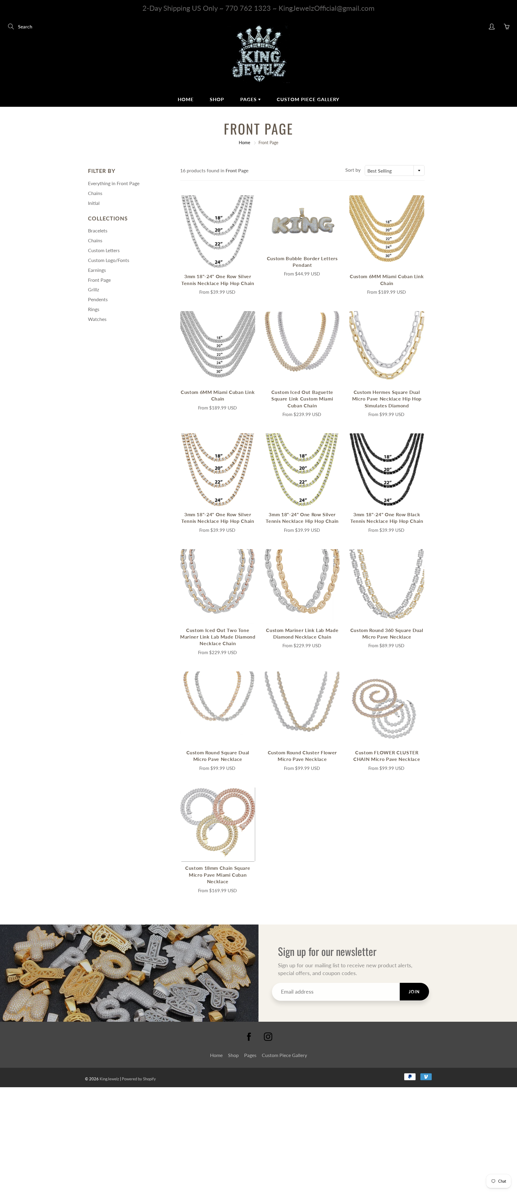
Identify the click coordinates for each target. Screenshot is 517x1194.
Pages (249, 99)
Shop (217, 99)
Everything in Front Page (113, 183)
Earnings (97, 270)
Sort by (353, 170)
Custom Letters (104, 250)
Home (186, 99)
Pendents (98, 299)
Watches (97, 319)
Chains (95, 193)
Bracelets (97, 230)
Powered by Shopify (139, 1078)
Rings (93, 309)
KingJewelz (109, 1078)
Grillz (93, 289)
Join (414, 991)
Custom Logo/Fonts (108, 260)
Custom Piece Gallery (308, 99)
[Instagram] (268, 1037)
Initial (94, 203)
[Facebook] (249, 1037)
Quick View (217, 232)
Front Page (99, 280)
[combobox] (395, 170)
